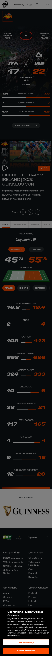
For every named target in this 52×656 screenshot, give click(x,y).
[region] (26, 632)
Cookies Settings (26, 642)
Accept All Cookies (26, 650)
